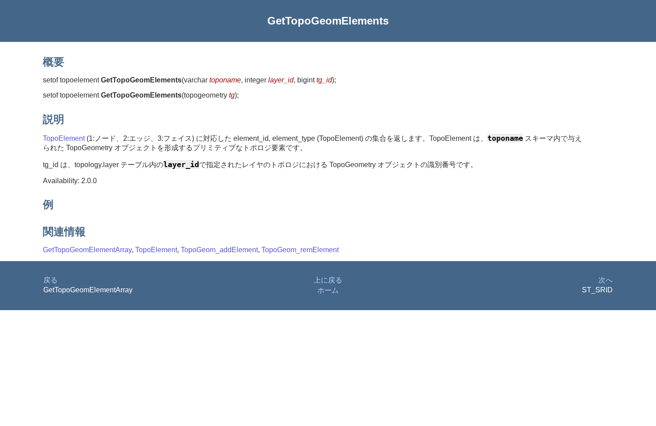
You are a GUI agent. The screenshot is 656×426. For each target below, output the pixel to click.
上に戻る (328, 280)
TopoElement (64, 138)
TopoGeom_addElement (219, 250)
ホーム (328, 290)
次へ (605, 280)
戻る (50, 280)
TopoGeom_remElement (300, 250)
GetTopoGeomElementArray (87, 250)
